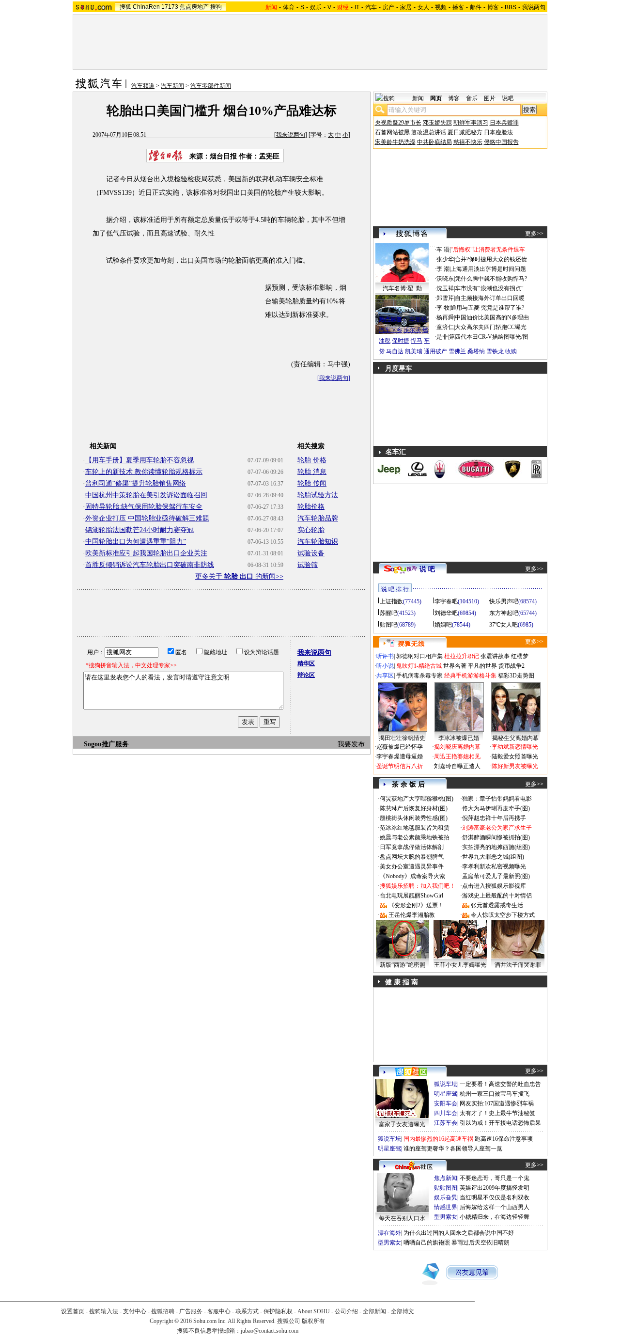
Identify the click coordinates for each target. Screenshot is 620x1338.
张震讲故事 (495, 656)
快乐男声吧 (503, 601)
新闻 (418, 98)
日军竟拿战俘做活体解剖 (412, 847)
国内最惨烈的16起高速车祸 (438, 1138)
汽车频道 (143, 85)
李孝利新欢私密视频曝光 (494, 866)
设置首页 (72, 1311)
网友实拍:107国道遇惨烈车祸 (497, 1103)
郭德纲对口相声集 (419, 656)
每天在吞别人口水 (402, 1218)
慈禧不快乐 (467, 142)
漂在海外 (389, 1232)
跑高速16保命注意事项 (504, 1138)
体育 (288, 7)
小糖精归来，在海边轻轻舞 (494, 1216)
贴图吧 (388, 624)
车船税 (418, 319)
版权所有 (313, 1321)
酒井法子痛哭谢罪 (518, 964)
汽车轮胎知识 (317, 541)
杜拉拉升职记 (461, 656)
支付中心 (134, 1311)
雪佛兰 (457, 351)
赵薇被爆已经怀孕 (399, 746)
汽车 (371, 7)
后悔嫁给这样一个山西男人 (494, 1207)
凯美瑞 (413, 351)
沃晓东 (445, 278)
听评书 (385, 656)
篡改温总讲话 (428, 132)
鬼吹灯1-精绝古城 (419, 665)
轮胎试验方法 (317, 495)
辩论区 (306, 675)
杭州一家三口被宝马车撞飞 (494, 1093)
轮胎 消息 (311, 471)
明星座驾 (445, 1093)
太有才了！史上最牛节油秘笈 (497, 1113)
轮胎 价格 (311, 460)
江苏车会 (445, 1122)
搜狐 (125, 6)
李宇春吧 (446, 601)
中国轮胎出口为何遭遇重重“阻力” (135, 541)
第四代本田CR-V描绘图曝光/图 (488, 336)
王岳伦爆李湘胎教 (411, 915)
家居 (406, 7)
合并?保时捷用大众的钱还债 (491, 259)
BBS (510, 7)
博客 (493, 7)
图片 (490, 98)
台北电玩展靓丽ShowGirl (411, 895)
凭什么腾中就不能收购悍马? (491, 278)
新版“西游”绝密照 (402, 964)
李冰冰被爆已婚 (458, 738)
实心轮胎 (311, 530)
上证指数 (391, 601)
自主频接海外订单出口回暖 (490, 298)
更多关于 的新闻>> (239, 576)
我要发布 (351, 744)
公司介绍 (346, 1311)
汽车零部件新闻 (210, 85)
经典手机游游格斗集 (470, 675)
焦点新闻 (445, 1178)
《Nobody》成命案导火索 (412, 876)
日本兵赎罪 (504, 122)
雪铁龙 (495, 351)
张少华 (445, 259)
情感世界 (445, 1207)
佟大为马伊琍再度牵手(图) (496, 808)
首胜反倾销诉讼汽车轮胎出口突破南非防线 (149, 564)
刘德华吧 (446, 613)
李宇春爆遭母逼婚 (399, 756)
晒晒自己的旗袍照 (426, 1242)
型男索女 (445, 1216)
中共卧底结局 (434, 142)
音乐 (472, 98)
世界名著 (454, 665)
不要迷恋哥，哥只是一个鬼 (494, 1178)
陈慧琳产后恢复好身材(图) (414, 808)
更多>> (534, 233)
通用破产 (435, 351)
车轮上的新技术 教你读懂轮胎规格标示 (143, 471)
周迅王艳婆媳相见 (457, 756)
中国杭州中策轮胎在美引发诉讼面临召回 (146, 495)
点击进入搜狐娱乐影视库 (494, 885)
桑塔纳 (476, 351)
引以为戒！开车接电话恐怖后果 (500, 1122)
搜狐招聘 (162, 1311)
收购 (511, 351)
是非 (442, 336)
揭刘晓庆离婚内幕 (457, 746)
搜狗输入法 (103, 1311)
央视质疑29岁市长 (398, 122)
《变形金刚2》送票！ (416, 905)
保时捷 (400, 340)
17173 (169, 6)
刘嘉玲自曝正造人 (457, 766)
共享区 (385, 675)
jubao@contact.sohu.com (269, 1330)
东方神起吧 (503, 613)
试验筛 (307, 564)
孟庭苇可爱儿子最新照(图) (496, 876)
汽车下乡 (390, 330)
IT (357, 7)
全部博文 (402, 1311)
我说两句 (533, 7)
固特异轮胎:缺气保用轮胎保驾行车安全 (143, 506)
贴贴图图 (445, 1187)
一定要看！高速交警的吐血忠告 (500, 1084)
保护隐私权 (278, 1311)
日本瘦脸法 (498, 132)
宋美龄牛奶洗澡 (395, 142)
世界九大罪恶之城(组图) (493, 856)
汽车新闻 (172, 85)
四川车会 (445, 1113)
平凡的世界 (482, 665)
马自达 (394, 351)
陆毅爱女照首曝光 (515, 756)
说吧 (507, 98)
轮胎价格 (311, 506)
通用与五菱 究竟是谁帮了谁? (487, 307)
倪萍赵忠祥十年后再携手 (494, 818)
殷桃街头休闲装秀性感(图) (414, 818)
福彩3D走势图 (516, 675)
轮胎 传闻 (311, 483)
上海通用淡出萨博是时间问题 (488, 269)
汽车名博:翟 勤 (402, 288)
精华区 (306, 663)
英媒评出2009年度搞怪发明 (494, 1187)
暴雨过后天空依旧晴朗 (480, 1242)
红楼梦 (519, 656)
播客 (458, 7)
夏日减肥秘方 (465, 132)
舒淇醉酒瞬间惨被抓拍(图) (496, 837)
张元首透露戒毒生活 (497, 905)
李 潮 (443, 269)
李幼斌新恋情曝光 (515, 746)
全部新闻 (374, 1311)
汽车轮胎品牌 (317, 518)
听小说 (385, 665)
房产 (388, 7)
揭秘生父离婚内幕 (515, 738)
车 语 (443, 249)
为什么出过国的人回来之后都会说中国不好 (458, 1232)
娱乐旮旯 (445, 1197)
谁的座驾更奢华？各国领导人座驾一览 (452, 1148)
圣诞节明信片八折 (399, 766)
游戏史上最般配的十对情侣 (497, 895)
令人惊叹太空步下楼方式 (503, 915)
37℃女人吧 (503, 624)
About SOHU (313, 1311)
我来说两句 (290, 134)
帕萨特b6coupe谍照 (402, 309)
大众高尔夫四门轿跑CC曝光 (491, 327)
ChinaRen (146, 6)
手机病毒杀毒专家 (419, 675)
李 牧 (443, 307)
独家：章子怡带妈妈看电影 (497, 798)
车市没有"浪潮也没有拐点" (489, 288)
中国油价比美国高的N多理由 (492, 317)
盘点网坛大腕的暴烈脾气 (412, 856)
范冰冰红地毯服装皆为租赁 (415, 827)
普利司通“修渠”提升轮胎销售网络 (135, 483)
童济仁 (445, 327)
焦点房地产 (194, 6)
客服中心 (219, 1311)
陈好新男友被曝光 (515, 766)
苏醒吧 (388, 613)
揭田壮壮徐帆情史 (402, 738)
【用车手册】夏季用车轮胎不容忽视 (139, 460)
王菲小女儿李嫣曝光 (460, 964)
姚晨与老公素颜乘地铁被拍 (415, 837)
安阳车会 (445, 1103)
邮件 (475, 7)
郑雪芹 (445, 298)
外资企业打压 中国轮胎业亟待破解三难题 (147, 518)
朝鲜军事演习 (470, 122)
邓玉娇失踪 (437, 122)
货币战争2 (511, 665)
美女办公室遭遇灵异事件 (412, 866)
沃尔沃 (412, 330)
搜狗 (216, 6)
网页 (436, 98)
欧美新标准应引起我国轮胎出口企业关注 (146, 553)
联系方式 (247, 1311)
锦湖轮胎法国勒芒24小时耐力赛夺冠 (139, 530)
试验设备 (311, 553)
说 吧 (427, 569)
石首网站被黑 (392, 132)
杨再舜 (445, 317)
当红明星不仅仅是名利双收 (494, 1197)
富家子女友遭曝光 (402, 1124)
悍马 (416, 340)
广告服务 (190, 1311)
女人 (423, 7)
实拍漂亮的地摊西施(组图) (496, 847)
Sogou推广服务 (106, 744)
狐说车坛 (445, 1084)
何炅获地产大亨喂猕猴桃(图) (416, 798)
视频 (441, 7)
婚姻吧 (443, 624)
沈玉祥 (445, 288)
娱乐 (316, 7)
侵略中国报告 (501, 142)
